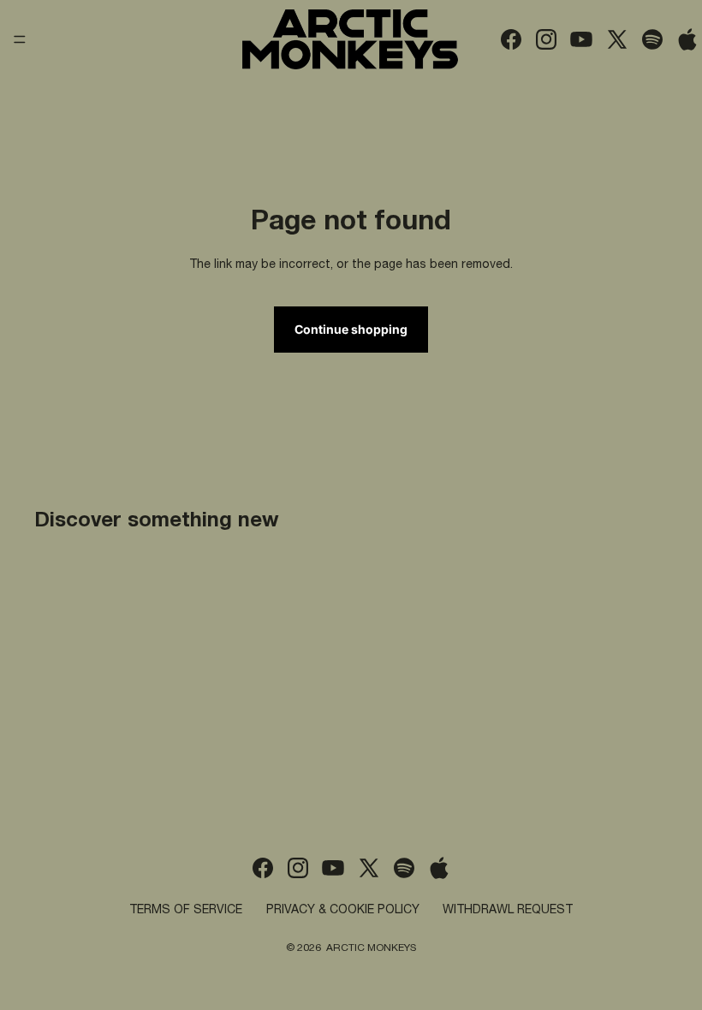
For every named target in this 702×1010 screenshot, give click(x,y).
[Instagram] (546, 39)
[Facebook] (511, 39)
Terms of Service (185, 911)
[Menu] (19, 39)
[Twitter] (617, 39)
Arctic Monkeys (371, 948)
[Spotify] (652, 39)
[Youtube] (581, 39)
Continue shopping (351, 329)
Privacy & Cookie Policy (342, 911)
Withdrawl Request (508, 911)
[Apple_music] (687, 39)
